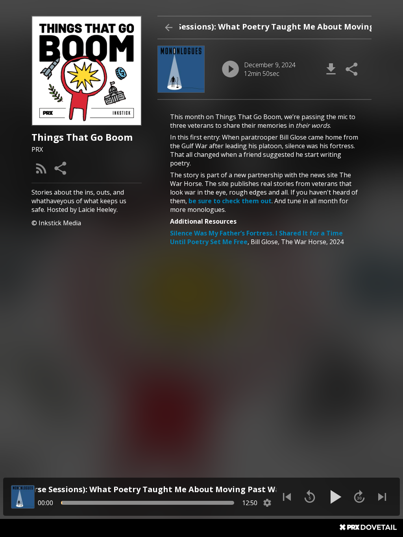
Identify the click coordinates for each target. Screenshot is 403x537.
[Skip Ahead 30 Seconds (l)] (359, 497)
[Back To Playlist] (168, 27)
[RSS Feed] (41, 168)
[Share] (61, 168)
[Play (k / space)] (334, 497)
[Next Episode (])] (382, 497)
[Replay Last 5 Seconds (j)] (310, 497)
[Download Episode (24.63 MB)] (331, 69)
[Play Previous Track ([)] (287, 497)
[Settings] (267, 502)
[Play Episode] (230, 69)
